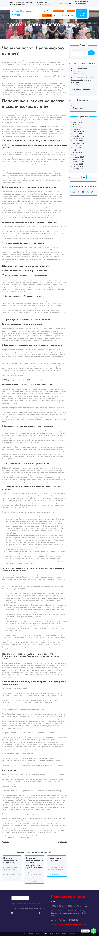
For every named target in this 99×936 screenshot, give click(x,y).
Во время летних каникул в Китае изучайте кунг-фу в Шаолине (82, 80)
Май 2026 (76, 124)
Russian (18, 898)
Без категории (78, 108)
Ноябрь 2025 (78, 138)
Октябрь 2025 (78, 141)
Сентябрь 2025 (78, 143)
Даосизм (5, 842)
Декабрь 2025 (78, 136)
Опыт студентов (78, 106)
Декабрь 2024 (78, 161)
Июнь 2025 (77, 148)
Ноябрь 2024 (78, 164)
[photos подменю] (51, 15)
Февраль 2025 (78, 157)
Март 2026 (77, 129)
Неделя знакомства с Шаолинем (79, 70)
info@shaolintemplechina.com (75, 925)
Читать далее (10, 879)
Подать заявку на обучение (82, 13)
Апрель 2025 (78, 152)
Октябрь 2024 (78, 166)
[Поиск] (91, 52)
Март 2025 (77, 155)
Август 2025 (77, 145)
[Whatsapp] (93, 931)
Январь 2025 (78, 159)
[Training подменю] (74, 10)
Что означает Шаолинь (80, 89)
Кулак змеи (62, 842)
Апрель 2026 (78, 127)
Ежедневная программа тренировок (45, 681)
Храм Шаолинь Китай (22, 13)
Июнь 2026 (77, 122)
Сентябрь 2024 (78, 168)
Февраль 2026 (78, 131)
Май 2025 (76, 150)
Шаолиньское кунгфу (14, 656)
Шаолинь (43, 126)
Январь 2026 (78, 134)
